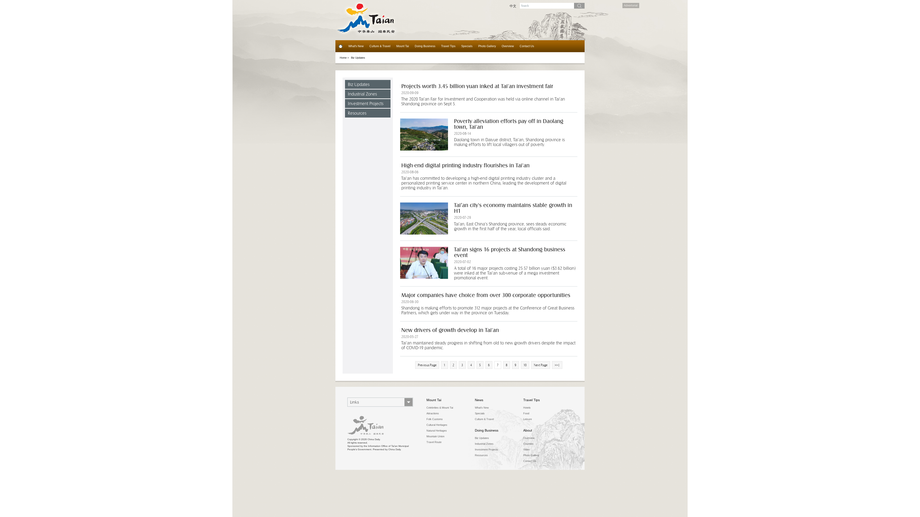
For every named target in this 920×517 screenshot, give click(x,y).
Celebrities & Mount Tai (439, 407)
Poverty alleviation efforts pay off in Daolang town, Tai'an (508, 124)
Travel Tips (448, 46)
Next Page (540, 365)
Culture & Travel (380, 46)
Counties (528, 443)
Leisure (527, 419)
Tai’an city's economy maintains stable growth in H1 (513, 208)
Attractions (432, 413)
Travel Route (434, 442)
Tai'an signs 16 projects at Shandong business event (509, 252)
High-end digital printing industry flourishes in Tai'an (465, 165)
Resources (357, 113)
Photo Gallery (487, 46)
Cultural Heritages (436, 424)
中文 (513, 6)
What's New (356, 46)
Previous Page (427, 365)
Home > (344, 57)
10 (525, 365)
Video (526, 449)
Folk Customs (434, 419)
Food (526, 413)
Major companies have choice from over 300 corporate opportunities (485, 295)
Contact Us (527, 46)
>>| (557, 365)
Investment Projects (365, 103)
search (579, 6)
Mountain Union (435, 436)
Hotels (527, 407)
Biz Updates (358, 84)
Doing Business (425, 46)
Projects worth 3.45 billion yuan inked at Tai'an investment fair (477, 86)
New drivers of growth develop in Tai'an (450, 330)
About (527, 430)
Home (340, 46)
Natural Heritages (436, 430)
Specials (466, 46)
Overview (508, 46)
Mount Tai (402, 46)
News (479, 400)
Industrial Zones (362, 94)
